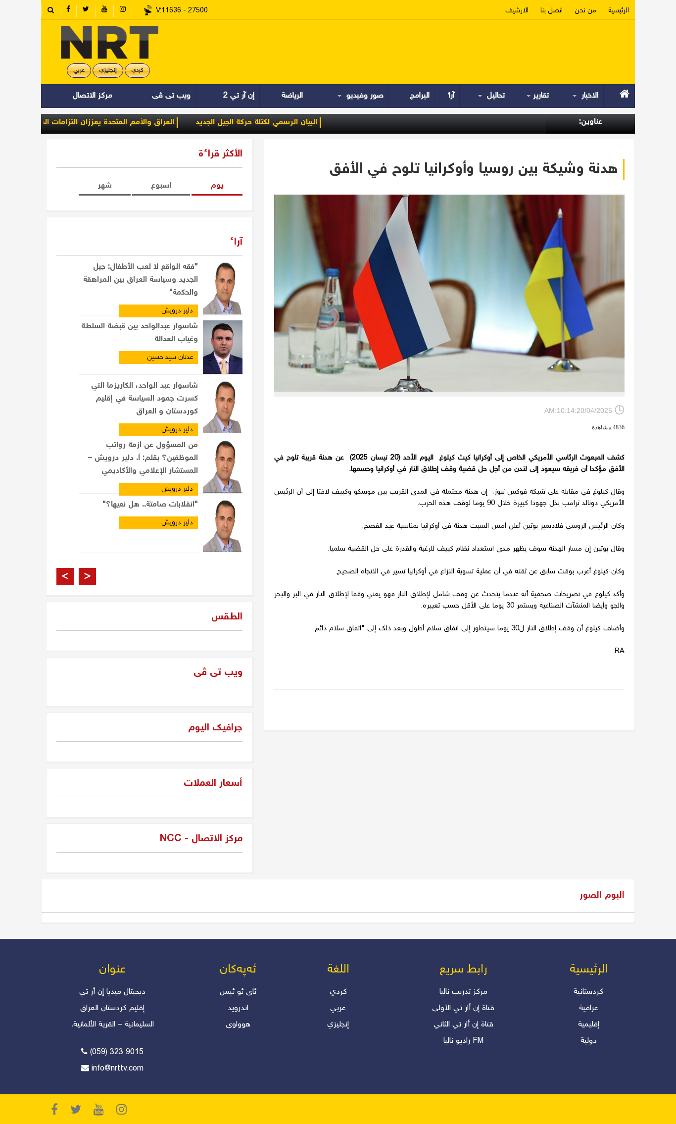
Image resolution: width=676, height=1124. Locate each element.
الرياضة (292, 96)
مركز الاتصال (92, 96)
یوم (217, 186)
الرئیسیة (618, 11)
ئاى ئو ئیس (238, 992)
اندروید (238, 1008)
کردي (137, 70)
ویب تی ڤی (170, 96)
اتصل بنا (551, 11)
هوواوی (238, 1024)
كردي (338, 992)
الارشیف (517, 11)
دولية (588, 1041)
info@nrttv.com (118, 1068)
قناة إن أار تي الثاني (463, 1024)
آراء (451, 96)
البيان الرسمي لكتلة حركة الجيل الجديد (280, 122)
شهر (104, 186)
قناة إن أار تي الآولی (463, 1008)
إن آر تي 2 (238, 96)
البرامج (420, 96)
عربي (79, 70)
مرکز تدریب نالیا (463, 992)
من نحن (585, 11)
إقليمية (588, 1024)
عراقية (588, 1008)
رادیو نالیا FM (463, 1041)
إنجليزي (108, 70)
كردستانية (588, 992)
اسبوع (161, 186)
